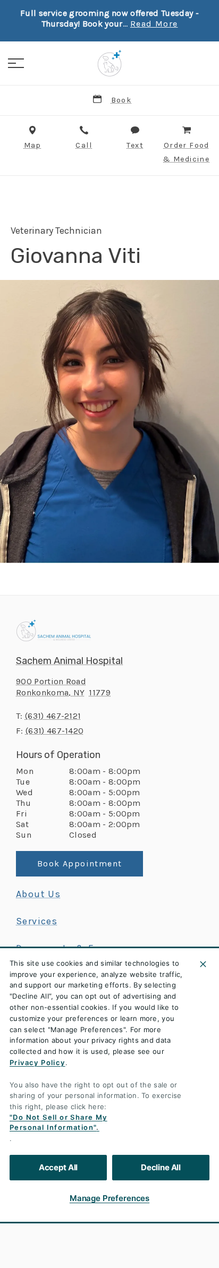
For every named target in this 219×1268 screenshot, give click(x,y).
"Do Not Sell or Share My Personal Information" (58, 1122)
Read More (154, 24)
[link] (109, 63)
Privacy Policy (37, 1062)
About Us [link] (38, 894)
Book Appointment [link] (79, 863)
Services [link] (36, 921)
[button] (16, 63)
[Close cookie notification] (203, 964)
